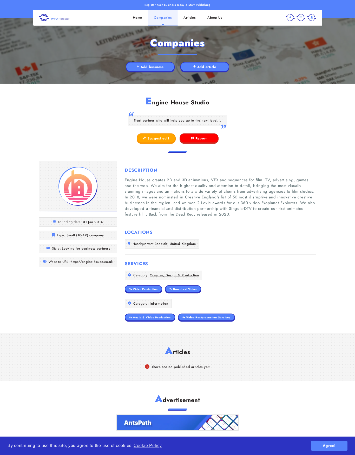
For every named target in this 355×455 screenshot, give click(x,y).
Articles (189, 17)
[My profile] (311, 17)
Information (159, 303)
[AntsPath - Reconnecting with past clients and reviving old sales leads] (177, 422)
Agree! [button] (329, 446)
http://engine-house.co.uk (92, 261)
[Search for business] (290, 17)
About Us (214, 17)
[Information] (301, 17)
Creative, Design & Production (174, 275)
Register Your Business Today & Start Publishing (177, 5)
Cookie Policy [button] (148, 445)
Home (137, 17)
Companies (163, 17)
